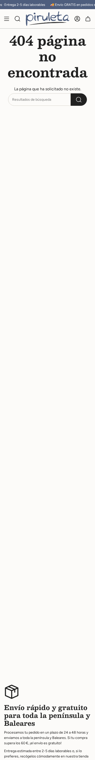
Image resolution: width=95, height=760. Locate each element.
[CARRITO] (88, 18)
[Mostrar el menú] (7, 18)
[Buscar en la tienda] (79, 99)
